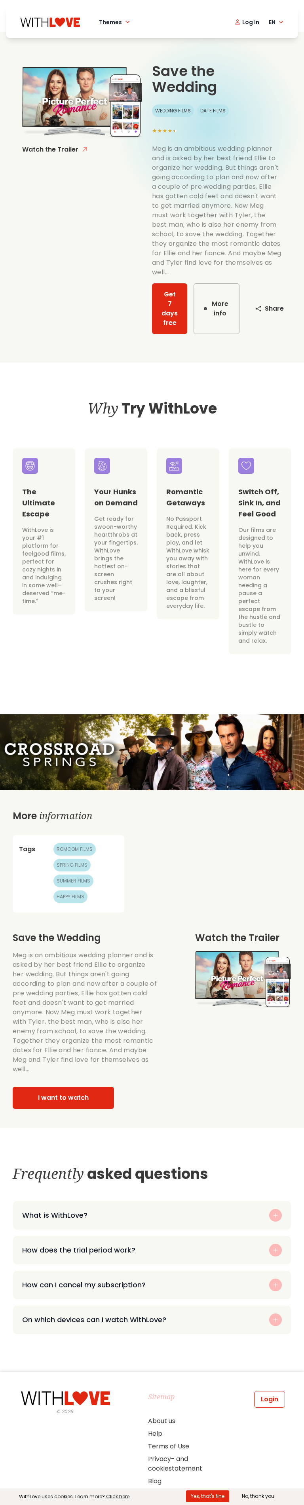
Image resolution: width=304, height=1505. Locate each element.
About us (161, 1420)
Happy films (70, 896)
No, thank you (258, 1496)
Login (269, 1399)
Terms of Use (168, 1446)
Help (155, 1433)
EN (272, 22)
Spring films (72, 865)
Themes (110, 22)
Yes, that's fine (207, 1496)
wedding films (173, 110)
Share (274, 308)
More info (220, 308)
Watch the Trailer (50, 149)
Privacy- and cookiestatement (175, 1463)
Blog (155, 1481)
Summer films (73, 880)
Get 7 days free (170, 308)
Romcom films (75, 849)
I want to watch (63, 1097)
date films (213, 110)
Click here (117, 1496)
